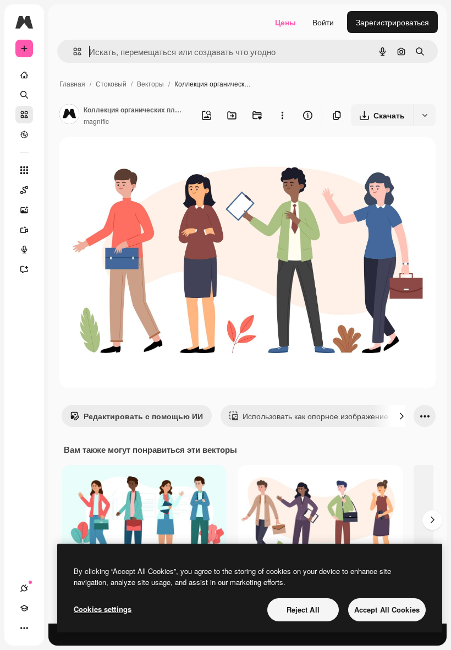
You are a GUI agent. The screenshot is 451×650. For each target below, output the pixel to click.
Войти (323, 22)
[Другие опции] (282, 115)
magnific (96, 121)
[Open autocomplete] (73, 51)
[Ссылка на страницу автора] (69, 115)
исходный (133, 158)
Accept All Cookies (387, 609)
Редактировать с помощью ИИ (143, 415)
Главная (72, 83)
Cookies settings (102, 609)
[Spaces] (24, 190)
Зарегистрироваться (392, 22)
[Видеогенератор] (24, 230)
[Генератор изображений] (24, 210)
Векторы (150, 83)
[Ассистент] (24, 269)
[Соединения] (24, 588)
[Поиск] (24, 95)
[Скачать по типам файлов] (425, 115)
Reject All (303, 609)
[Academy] (24, 608)
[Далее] (401, 416)
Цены (285, 22)
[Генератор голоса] (24, 249)
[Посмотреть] (24, 134)
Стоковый (111, 83)
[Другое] (24, 628)
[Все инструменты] (24, 170)
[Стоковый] (24, 114)
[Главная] (24, 75)
